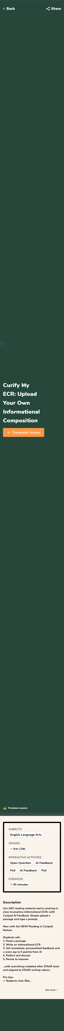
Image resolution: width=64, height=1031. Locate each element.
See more (50, 990)
